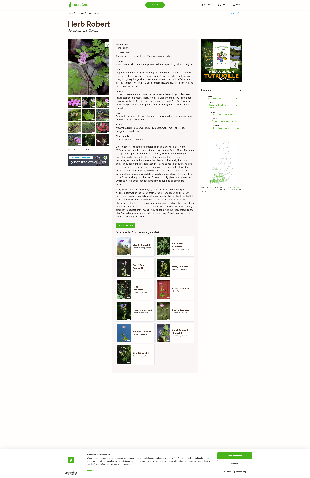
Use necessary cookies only (234, 471)
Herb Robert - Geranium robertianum (227, 128)
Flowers (80, 13)
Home (70, 13)
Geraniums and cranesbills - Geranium (227, 121)
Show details (92, 471)
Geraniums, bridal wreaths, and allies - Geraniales (224, 106)
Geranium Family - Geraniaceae (222, 114)
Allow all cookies (234, 456)
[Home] (78, 5)
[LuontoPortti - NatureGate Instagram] (88, 160)
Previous (232, 13)
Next (240, 13)
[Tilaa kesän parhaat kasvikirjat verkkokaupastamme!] (221, 60)
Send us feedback (125, 225)
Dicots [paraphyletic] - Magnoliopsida (222, 98)
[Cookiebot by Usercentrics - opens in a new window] (70, 473)
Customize (233, 464)
